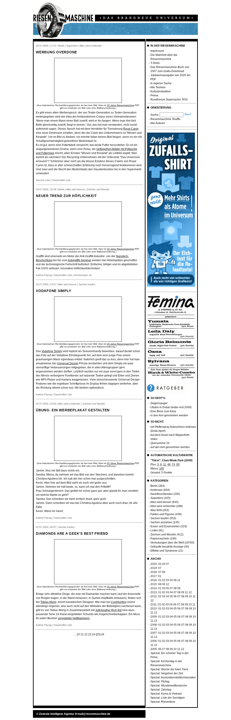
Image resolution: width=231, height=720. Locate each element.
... (75, 634)
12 (167, 584)
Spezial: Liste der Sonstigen (167, 697)
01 (159, 576)
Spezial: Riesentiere (162, 701)
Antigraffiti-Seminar (79, 260)
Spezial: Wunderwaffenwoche (168, 685)
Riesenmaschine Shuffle (165, 119)
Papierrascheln (159, 538)
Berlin (154, 485)
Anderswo (156, 489)
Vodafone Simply (53, 291)
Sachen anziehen (161, 522)
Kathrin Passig (44, 275)
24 (93, 634)
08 (163, 572)
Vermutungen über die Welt (167, 542)
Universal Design (67, 363)
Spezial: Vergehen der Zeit (166, 673)
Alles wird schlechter (163, 506)
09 (163, 584)
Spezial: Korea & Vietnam (166, 693)
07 (167, 564)
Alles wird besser (160, 502)
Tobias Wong (48, 602)
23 (89, 634)
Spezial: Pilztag (159, 681)
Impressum (157, 50)
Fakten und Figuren (162, 514)
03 (167, 580)
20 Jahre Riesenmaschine (120, 105)
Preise (154, 95)
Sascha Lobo (43, 180)
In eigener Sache (160, 83)
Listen (154, 530)
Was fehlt (156, 510)
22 (86, 634)
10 (190, 596)
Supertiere (156, 498)
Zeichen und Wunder (163, 534)
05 (167, 588)
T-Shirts (155, 63)
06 (175, 596)
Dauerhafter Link (61, 180)
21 (82, 634)
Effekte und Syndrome (164, 550)
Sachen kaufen (159, 518)
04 (163, 564)
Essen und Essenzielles (165, 526)
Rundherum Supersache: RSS (169, 99)
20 (78, 634)
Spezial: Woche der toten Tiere (169, 669)
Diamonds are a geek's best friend (72, 533)
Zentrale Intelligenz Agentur (56, 713)
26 (102, 634)
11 (178, 580)
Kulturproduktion (160, 91)
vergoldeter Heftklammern (74, 618)
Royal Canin (131, 128)
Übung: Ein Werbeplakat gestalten (73, 410)
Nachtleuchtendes (161, 494)
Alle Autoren (157, 123)
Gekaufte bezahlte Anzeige (166, 546)
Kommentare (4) (83, 275)
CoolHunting (119, 602)
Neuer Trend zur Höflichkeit (66, 196)
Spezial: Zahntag (160, 689)
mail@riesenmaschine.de (94, 713)
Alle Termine (158, 87)
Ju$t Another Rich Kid (108, 610)
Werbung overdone (56, 52)
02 (159, 564)
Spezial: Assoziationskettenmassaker (173, 677)
